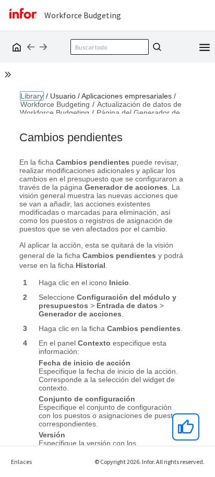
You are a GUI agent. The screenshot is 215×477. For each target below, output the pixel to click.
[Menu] (204, 46)
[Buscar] (155, 47)
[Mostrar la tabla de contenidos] (9, 76)
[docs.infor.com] (15, 47)
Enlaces (21, 462)
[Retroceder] (31, 47)
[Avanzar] (43, 47)
